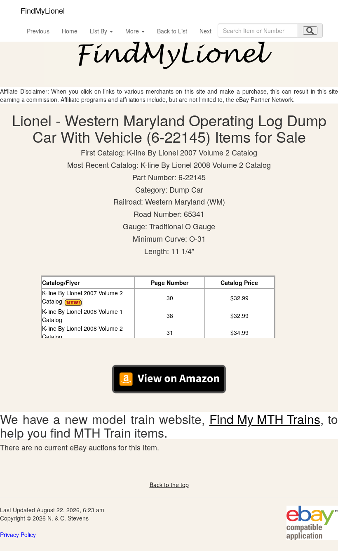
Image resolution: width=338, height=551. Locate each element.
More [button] (133, 31)
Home (69, 31)
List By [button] (99, 31)
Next (205, 31)
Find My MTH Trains (264, 419)
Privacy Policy (18, 534)
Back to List (172, 31)
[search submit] (310, 30)
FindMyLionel (43, 10)
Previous (38, 31)
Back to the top (169, 484)
